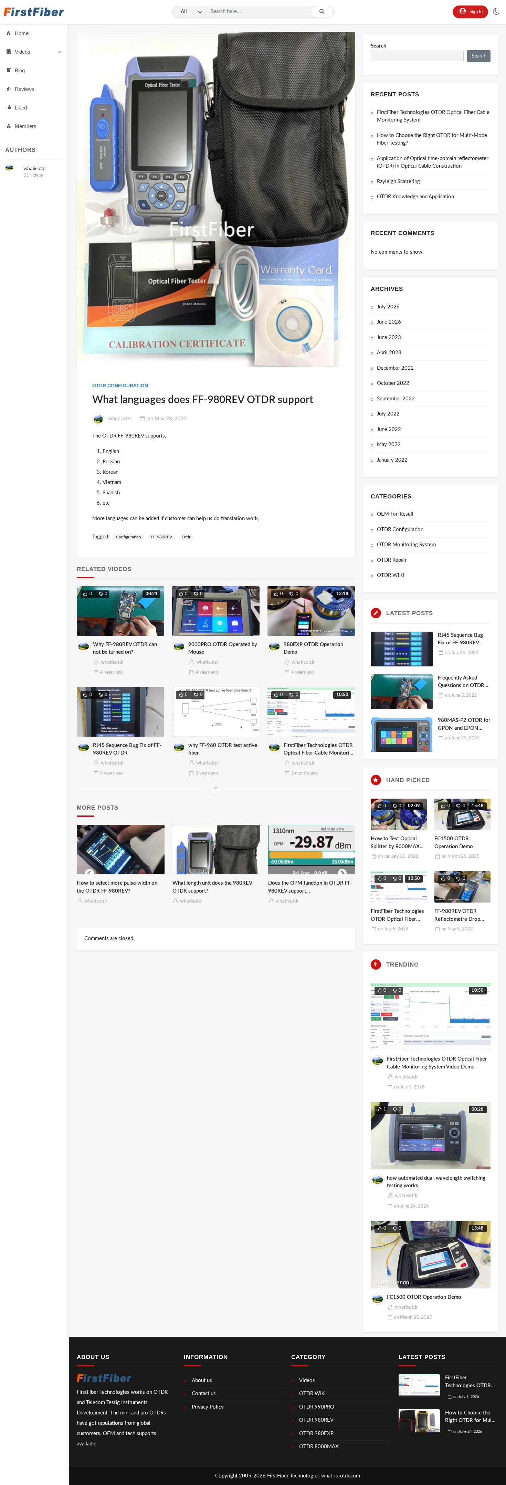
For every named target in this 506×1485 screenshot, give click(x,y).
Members (25, 126)
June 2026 (389, 322)
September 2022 (396, 398)
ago (111, 672)
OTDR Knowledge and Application (415, 196)
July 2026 (388, 306)
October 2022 (393, 383)
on (167, 418)
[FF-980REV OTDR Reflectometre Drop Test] (462, 887)
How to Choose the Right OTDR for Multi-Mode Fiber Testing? (432, 139)
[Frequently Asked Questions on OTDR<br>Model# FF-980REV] (402, 691)
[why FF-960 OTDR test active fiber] (216, 711)
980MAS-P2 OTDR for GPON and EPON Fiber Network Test (464, 728)
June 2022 (389, 429)
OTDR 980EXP (316, 1433)
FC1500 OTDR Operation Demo (424, 1297)
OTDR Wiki (312, 1393)
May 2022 (389, 444)
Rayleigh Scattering (398, 181)
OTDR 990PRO (316, 1407)
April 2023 (389, 352)
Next (342, 871)
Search (378, 46)
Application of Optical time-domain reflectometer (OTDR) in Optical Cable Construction (432, 162)
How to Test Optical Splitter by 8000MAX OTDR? (395, 846)
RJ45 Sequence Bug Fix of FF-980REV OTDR (460, 643)
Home (22, 33)
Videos (22, 52)
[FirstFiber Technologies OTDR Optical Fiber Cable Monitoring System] (419, 1386)
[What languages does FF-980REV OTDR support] (216, 199)
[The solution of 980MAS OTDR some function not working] (125, 849)
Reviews (24, 89)
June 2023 (389, 337)
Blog (20, 70)
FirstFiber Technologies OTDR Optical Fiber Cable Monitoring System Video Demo (319, 753)
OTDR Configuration (120, 385)
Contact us (204, 1393)
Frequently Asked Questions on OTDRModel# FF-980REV (461, 685)
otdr (186, 537)
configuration (128, 537)
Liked (21, 107)
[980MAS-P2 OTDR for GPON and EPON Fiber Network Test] (316, 849)
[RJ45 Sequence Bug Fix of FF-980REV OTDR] (121, 711)
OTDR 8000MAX (319, 1446)
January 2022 (392, 460)
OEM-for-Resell (395, 514)
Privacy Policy (208, 1407)
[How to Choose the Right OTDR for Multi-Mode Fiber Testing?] (419, 1421)
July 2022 (388, 414)
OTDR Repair (392, 560)
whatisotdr (35, 168)
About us (202, 1380)
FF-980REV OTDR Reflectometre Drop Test (457, 919)
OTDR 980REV (316, 1420)
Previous (89, 871)
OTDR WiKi (390, 575)
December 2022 (395, 368)
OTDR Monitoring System (406, 544)
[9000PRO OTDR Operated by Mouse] (216, 610)
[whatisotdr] (9, 168)
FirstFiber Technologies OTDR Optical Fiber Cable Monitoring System (433, 116)
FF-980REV (161, 537)
